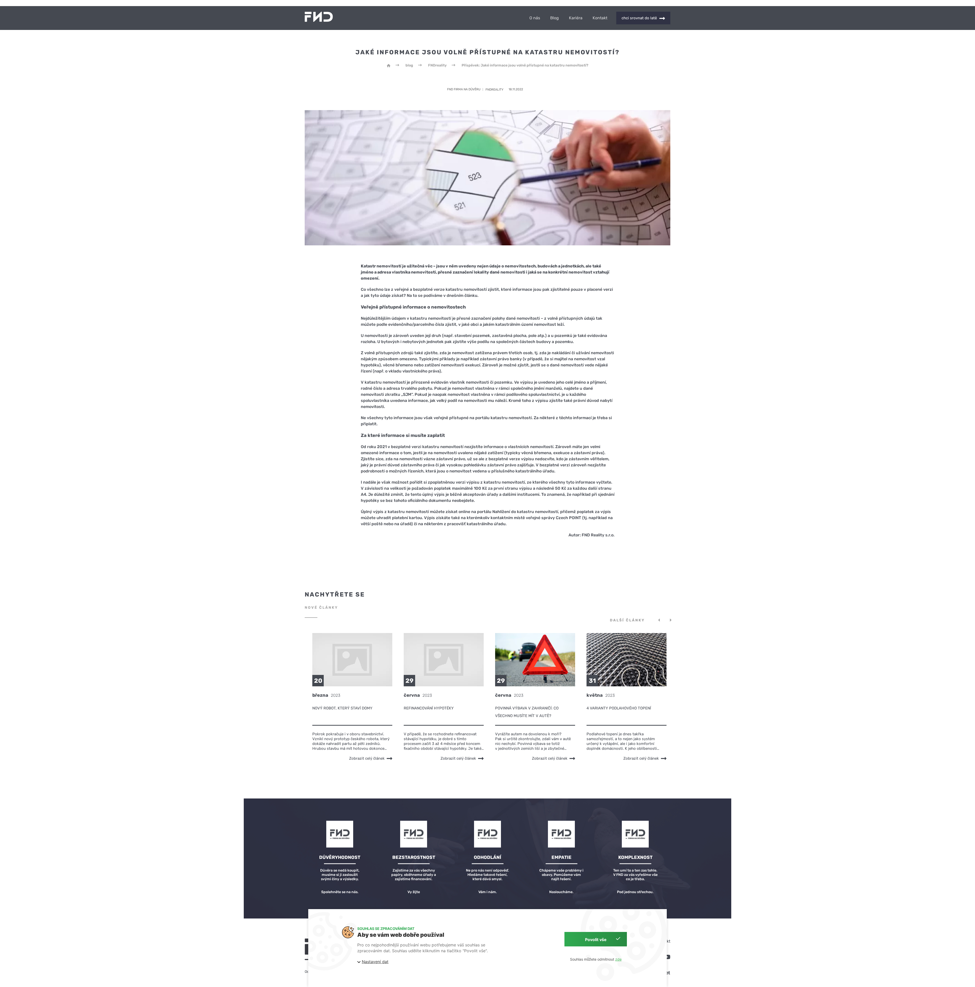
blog (409, 65)
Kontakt (600, 18)
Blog (554, 18)
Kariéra (575, 18)
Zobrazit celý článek (367, 758)
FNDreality (437, 65)
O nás (534, 18)
